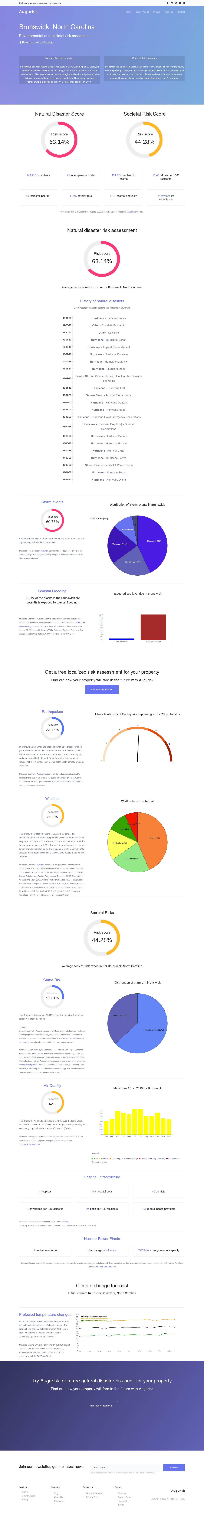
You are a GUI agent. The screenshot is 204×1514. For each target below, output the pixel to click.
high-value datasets (108, 1266)
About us (169, 12)
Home (128, 12)
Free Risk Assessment (102, 689)
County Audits (142, 12)
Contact (181, 12)
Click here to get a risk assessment (33, 3)
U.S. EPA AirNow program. (30, 1144)
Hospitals (64, 1221)
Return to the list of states (37, 42)
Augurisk (131, 211)
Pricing (156, 12)
